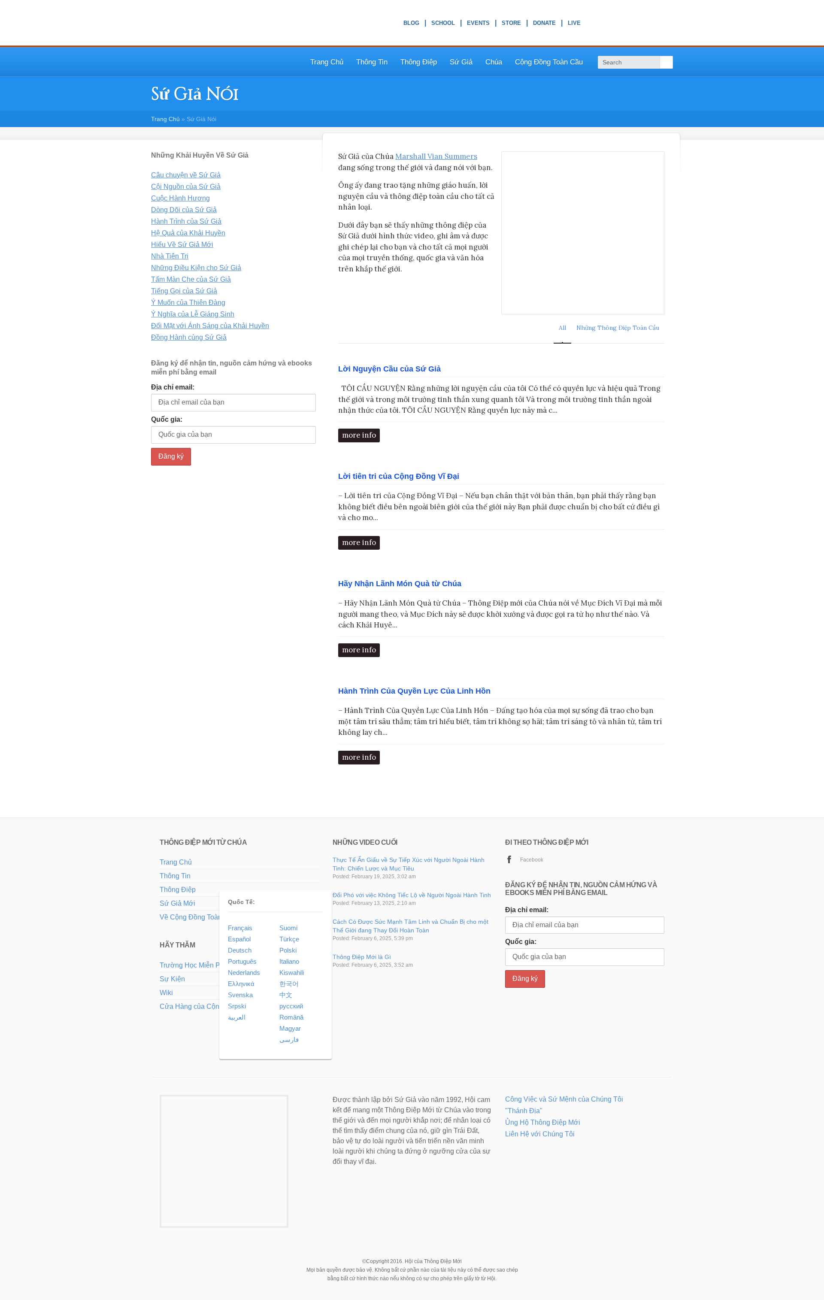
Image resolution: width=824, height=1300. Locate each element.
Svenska (240, 995)
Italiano (289, 961)
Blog (411, 24)
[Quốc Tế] (194, 1040)
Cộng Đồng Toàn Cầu (549, 62)
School (443, 24)
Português (242, 961)
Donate (544, 24)
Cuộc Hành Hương (180, 198)
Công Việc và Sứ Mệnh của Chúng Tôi (564, 1099)
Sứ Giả (461, 62)
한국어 (289, 983)
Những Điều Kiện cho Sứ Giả (196, 267)
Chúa (493, 62)
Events (478, 24)
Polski (288, 950)
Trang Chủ (326, 62)
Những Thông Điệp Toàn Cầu (617, 328)
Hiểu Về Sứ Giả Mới (182, 244)
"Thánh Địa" (523, 1110)
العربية (236, 1017)
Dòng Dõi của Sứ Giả (184, 209)
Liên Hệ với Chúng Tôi (540, 1134)
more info (359, 435)
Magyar (290, 1028)
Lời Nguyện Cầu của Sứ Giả (389, 369)
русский (291, 1006)
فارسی (289, 1039)
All (562, 328)
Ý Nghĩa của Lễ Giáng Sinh (192, 314)
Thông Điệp (418, 62)
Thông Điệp (178, 889)
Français (240, 928)
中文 (285, 995)
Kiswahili (291, 972)
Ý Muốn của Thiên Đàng (188, 302)
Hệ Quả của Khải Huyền (188, 233)
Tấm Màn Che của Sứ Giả (191, 279)
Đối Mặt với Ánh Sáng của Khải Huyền (210, 325)
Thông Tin (372, 62)
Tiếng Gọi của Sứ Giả (184, 291)
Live (574, 24)
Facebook (531, 860)
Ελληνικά (241, 983)
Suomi (288, 928)
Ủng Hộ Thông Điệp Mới (542, 1122)
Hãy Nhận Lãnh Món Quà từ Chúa (399, 583)
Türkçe (289, 939)
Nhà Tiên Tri (169, 256)
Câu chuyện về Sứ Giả (186, 175)
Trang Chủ (176, 862)
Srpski (237, 1006)
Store (511, 24)
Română (291, 1017)
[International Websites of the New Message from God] (638, 23)
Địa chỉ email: (172, 387)
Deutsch (239, 950)
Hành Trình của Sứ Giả (186, 221)
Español (239, 939)
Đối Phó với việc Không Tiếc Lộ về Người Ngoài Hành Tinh (412, 895)
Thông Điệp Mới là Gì (362, 956)
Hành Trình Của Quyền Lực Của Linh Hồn (414, 691)
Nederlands (244, 972)
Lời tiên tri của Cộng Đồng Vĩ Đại (398, 476)
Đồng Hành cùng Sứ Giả (189, 337)
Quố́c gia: (166, 419)
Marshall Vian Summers (436, 156)
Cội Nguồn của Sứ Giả (186, 186)
